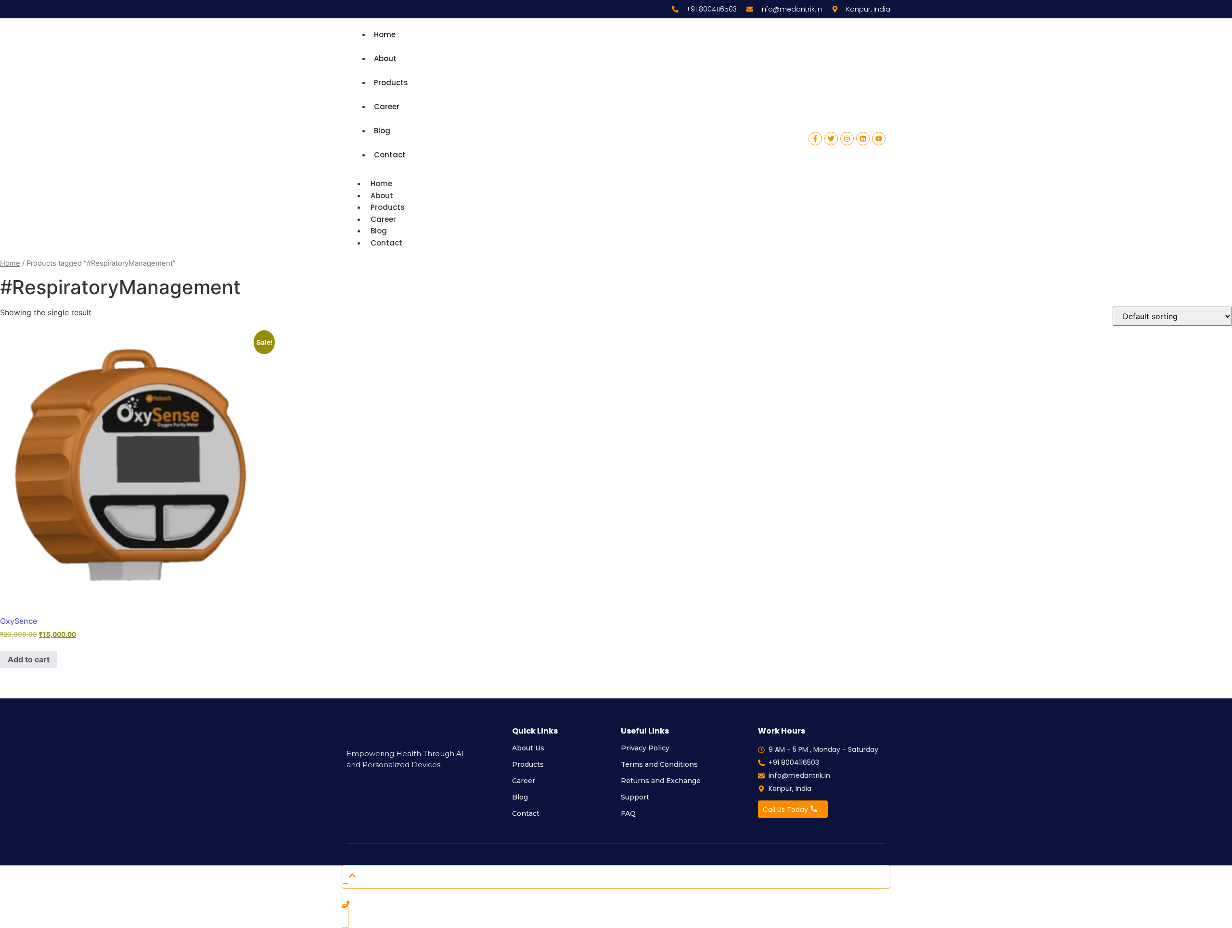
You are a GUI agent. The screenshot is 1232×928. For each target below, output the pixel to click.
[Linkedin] (863, 138)
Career (386, 107)
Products (391, 82)
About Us (528, 748)
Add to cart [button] (29, 659)
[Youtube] (879, 138)
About (385, 58)
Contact (390, 155)
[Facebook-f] (815, 138)
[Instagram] (847, 138)
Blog (382, 131)
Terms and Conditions (659, 764)
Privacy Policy (645, 748)
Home (385, 34)
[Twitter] (831, 138)
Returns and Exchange (661, 780)
